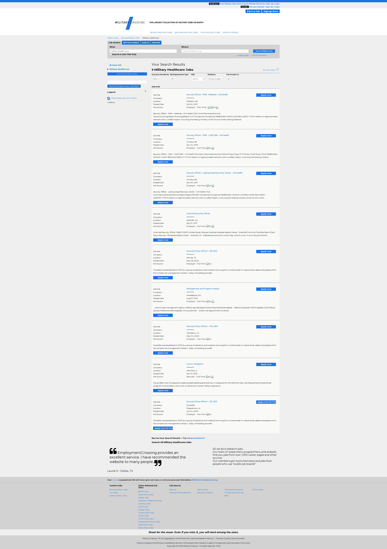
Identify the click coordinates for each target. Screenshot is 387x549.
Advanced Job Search (233, 489)
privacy (115, 480)
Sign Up (172, 489)
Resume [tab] (156, 43)
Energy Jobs (143, 509)
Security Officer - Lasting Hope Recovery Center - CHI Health (214, 173)
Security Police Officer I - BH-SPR (202, 251)
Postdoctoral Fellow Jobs (149, 522)
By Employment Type (179, 75)
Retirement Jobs (145, 525)
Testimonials (202, 489)
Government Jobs (146, 513)
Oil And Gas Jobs (145, 519)
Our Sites (114, 492)
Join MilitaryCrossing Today (127, 74)
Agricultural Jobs (145, 494)
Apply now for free (267, 402)
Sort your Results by (160, 75)
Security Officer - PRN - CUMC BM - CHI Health (208, 135)
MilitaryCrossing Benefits (180, 492)
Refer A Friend (230, 32)
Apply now (266, 95)
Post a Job (253, 11)
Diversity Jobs (144, 503)
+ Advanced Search (259, 55)
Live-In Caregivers (195, 364)
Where (185, 47)
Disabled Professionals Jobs (150, 500)
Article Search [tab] (131, 43)
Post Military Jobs (210, 32)
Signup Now (270, 11)
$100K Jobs (143, 491)
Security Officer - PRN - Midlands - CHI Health (207, 94)
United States (243, 55)
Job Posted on (232, 75)
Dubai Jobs (143, 506)
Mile (193, 75)
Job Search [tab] (114, 43)
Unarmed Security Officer (198, 213)
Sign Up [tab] (145, 43)
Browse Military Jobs (186, 32)
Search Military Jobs (161, 32)
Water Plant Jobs (145, 528)
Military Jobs (112, 38)
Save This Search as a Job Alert (124, 86)
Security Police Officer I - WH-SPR (202, 326)
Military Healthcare (119, 69)
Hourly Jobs (143, 516)
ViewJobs (212, 75)
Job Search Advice (205, 492)
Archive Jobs (257, 489)
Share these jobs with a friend (124, 98)
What (112, 47)
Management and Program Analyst (203, 288)
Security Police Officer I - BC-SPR (202, 401)
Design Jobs (143, 497)
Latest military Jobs (118, 495)
